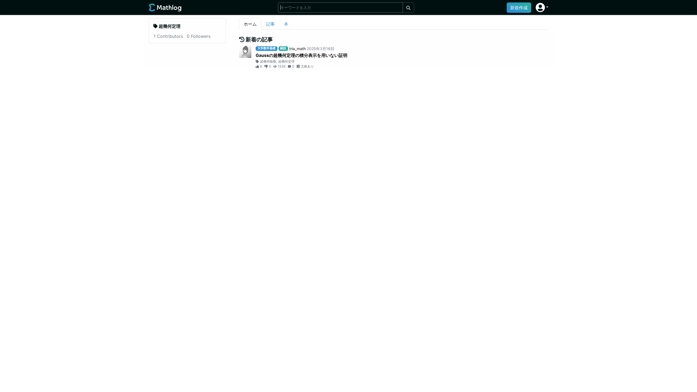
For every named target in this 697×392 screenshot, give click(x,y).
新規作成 (519, 7)
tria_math (297, 48)
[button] (542, 7)
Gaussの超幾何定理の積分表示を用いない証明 (301, 55)
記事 (270, 24)
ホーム (250, 24)
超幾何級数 (268, 61)
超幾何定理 (286, 61)
